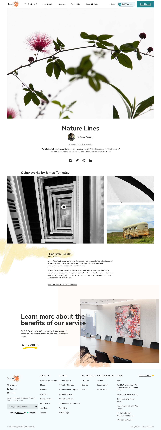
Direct (83, 389)
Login (113, 4)
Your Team (44, 408)
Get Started (145, 4)
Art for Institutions (66, 399)
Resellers (85, 380)
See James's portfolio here (62, 284)
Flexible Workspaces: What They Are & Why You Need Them (127, 387)
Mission (43, 385)
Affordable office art (124, 420)
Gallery (100, 380)
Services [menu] (62, 4)
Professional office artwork (127, 394)
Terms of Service (148, 427)
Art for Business (65, 380)
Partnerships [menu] (75, 4)
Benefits (43, 389)
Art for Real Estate (66, 385)
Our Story (44, 394)
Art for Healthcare (66, 394)
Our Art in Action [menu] (92, 4)
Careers (43, 412)
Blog (118, 380)
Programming (45, 403)
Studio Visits (102, 389)
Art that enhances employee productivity (125, 414)
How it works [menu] (48, 4)
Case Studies (102, 385)
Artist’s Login (64, 412)
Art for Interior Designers (68, 389)
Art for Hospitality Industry (69, 403)
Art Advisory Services (48, 380)
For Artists (63, 408)
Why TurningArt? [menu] (30, 4)
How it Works (45, 399)
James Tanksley (86, 137)
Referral (84, 385)
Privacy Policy (134, 427)
